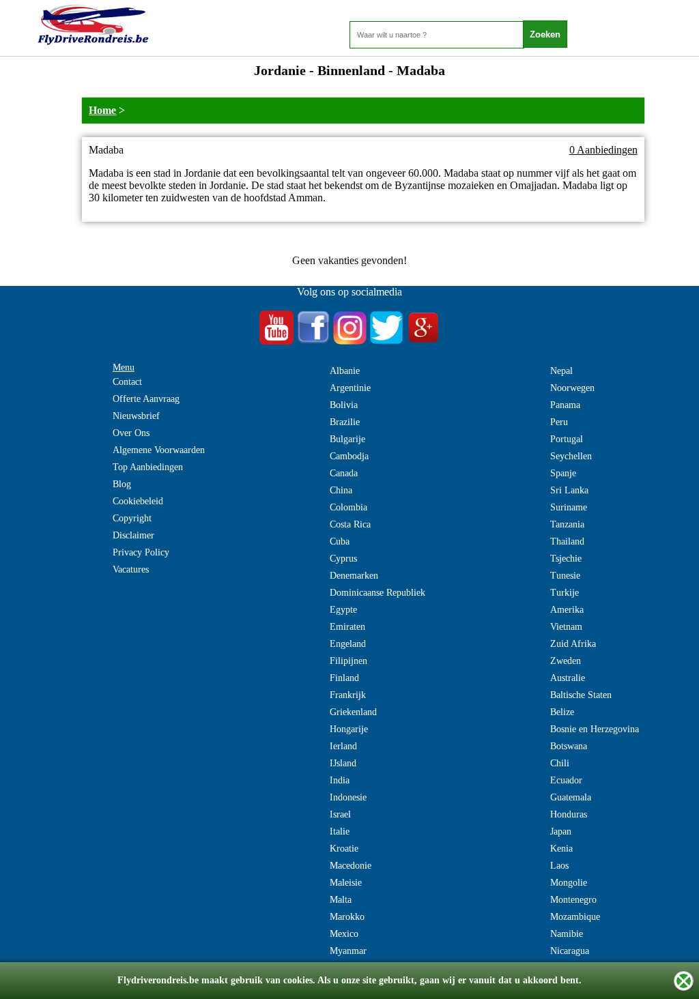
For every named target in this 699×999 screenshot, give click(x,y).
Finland (344, 678)
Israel (340, 814)
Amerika (567, 610)
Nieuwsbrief (136, 416)
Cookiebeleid (138, 501)
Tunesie (565, 575)
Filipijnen (348, 661)
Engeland (348, 644)
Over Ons (131, 433)
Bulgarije (347, 439)
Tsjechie (566, 558)
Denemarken (354, 575)
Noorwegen (572, 388)
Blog (122, 484)
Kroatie (344, 848)
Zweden (565, 661)
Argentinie (350, 388)
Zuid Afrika (573, 644)
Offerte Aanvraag (146, 399)
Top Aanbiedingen (148, 467)
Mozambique (575, 917)
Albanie (345, 371)
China (341, 490)
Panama (565, 405)
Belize (562, 712)
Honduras (568, 814)
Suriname (568, 507)
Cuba (340, 541)
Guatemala (570, 797)
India (340, 780)
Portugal (566, 439)
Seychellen (571, 456)
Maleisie (346, 883)
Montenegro (573, 900)
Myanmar (348, 951)
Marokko (347, 917)
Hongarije (349, 729)
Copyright (132, 518)
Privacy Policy (141, 552)
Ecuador (566, 780)
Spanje (563, 473)
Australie (567, 678)
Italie (340, 831)
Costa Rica (350, 524)
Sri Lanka (569, 490)
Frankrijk (348, 695)
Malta (341, 900)
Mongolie (568, 883)
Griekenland (353, 712)
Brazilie (345, 422)
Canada (344, 473)
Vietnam (566, 627)
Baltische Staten (581, 695)
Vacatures (131, 569)
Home (102, 110)
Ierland (343, 746)
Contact (127, 382)
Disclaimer (133, 535)
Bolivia (344, 405)
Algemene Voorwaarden (159, 450)
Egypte (343, 610)
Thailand (567, 541)
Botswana (568, 746)
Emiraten (347, 627)
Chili (559, 763)
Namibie (566, 934)
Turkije (564, 593)
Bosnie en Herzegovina (594, 729)
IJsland (343, 763)
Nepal (561, 371)
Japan (560, 831)
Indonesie (348, 797)
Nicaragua (569, 951)
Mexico (344, 934)
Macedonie (350, 865)
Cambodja (349, 456)
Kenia (561, 848)
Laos (559, 865)
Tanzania (567, 524)
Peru (559, 422)
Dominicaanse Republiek (377, 593)
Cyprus (343, 558)
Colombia (348, 507)
